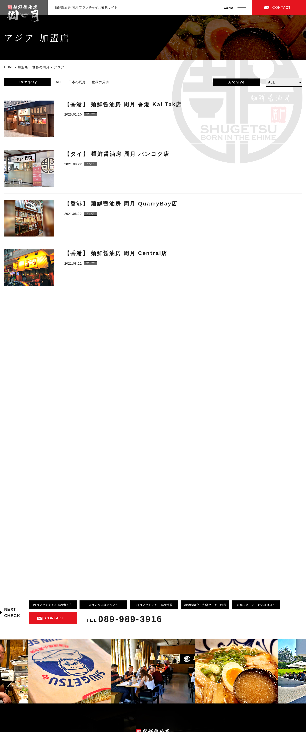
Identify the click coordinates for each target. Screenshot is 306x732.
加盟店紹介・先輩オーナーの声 (205, 605)
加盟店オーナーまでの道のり (255, 605)
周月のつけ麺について (103, 605)
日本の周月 (77, 82)
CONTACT (281, 8)
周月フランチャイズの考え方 (52, 605)
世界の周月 (100, 82)
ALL (59, 82)
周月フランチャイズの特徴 (154, 605)
